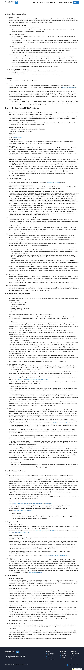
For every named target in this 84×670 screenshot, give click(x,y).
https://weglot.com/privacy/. (35, 572)
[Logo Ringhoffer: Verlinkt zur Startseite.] (11, 2)
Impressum (73, 655)
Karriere (70, 2)
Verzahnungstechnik (50, 2)
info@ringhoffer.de (17, 137)
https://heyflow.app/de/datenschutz (58, 422)
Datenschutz (73, 656)
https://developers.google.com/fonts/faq (45, 530)
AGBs (72, 658)
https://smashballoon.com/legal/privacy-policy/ (57, 555)
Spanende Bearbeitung (62, 2)
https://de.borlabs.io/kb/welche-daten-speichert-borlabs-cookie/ (32, 379)
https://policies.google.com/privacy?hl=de (19, 532)
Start (34, 2)
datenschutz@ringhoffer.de (53, 182)
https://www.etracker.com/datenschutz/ (22, 510)
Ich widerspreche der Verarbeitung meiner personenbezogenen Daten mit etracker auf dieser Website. (30, 503)
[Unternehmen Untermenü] (44, 2)
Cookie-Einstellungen (75, 653)
